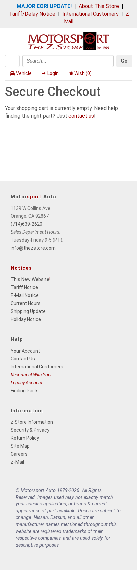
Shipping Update (28, 311)
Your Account (25, 351)
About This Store (99, 6)
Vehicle (24, 73)
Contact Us (23, 358)
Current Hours (26, 303)
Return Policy (25, 438)
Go (124, 61)
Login (53, 73)
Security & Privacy (30, 430)
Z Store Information (32, 422)
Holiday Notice (26, 319)
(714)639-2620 (26, 224)
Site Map (20, 446)
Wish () (83, 73)
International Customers (90, 14)
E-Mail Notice (25, 295)
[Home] (68, 40)
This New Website (30, 279)
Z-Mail (17, 462)
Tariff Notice (24, 287)
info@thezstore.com (33, 248)
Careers (19, 454)
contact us (81, 116)
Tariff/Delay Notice (32, 14)
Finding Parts (25, 390)
